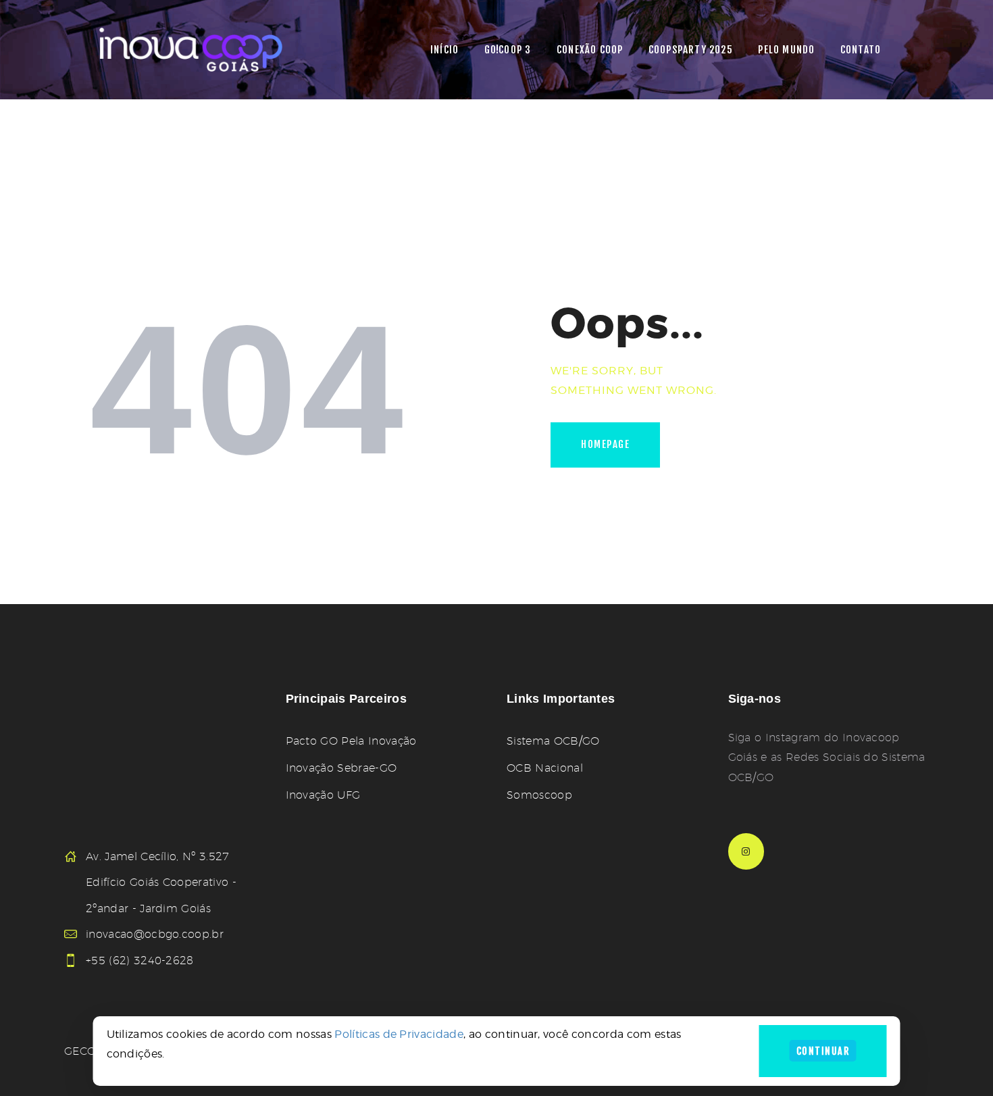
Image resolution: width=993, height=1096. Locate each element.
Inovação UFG (323, 795)
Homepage (605, 444)
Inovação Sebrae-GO (341, 768)
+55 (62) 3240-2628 (140, 960)
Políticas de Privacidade (398, 1034)
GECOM (85, 1051)
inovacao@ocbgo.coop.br (155, 934)
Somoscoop (539, 795)
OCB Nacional (545, 768)
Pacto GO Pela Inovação (351, 740)
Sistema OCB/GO (553, 740)
